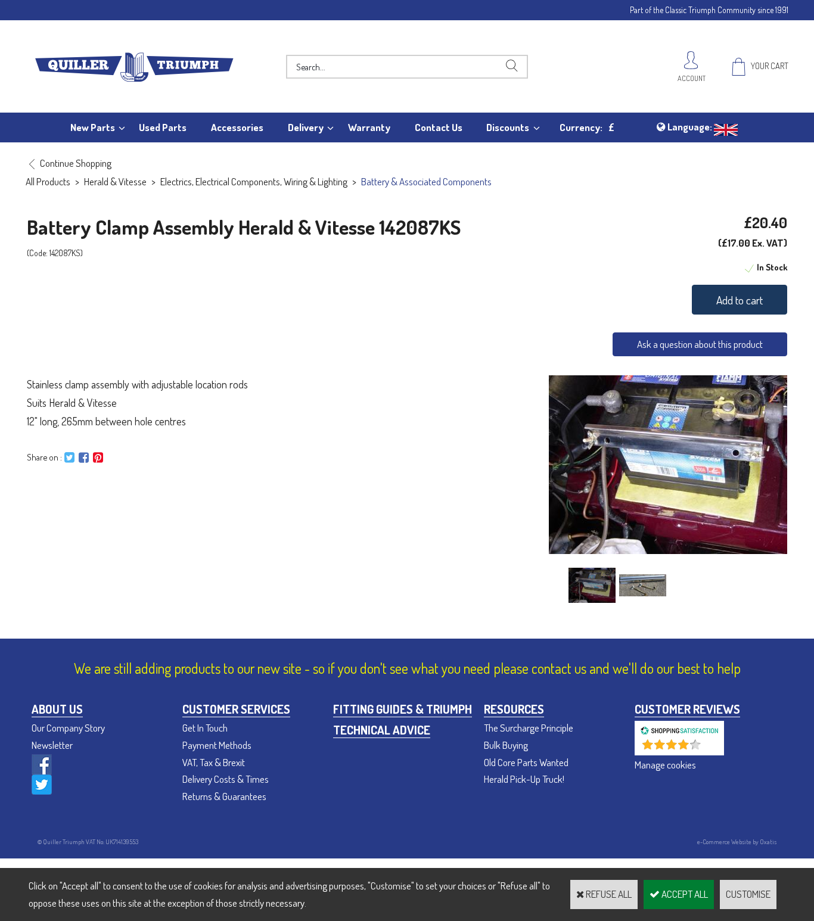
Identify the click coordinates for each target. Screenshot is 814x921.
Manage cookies (665, 764)
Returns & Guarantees (224, 796)
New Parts (92, 127)
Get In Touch (205, 727)
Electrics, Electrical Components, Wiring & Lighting (253, 181)
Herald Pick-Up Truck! (524, 779)
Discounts (507, 127)
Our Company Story (68, 727)
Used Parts (163, 127)
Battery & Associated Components (426, 181)
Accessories (237, 127)
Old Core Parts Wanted (526, 762)
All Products (48, 181)
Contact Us (438, 127)
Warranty (369, 127)
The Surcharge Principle (528, 727)
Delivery (306, 127)
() (710, 749)
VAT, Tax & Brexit (213, 762)
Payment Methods (216, 745)
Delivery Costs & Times (225, 779)
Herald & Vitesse (115, 181)
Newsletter (52, 745)
